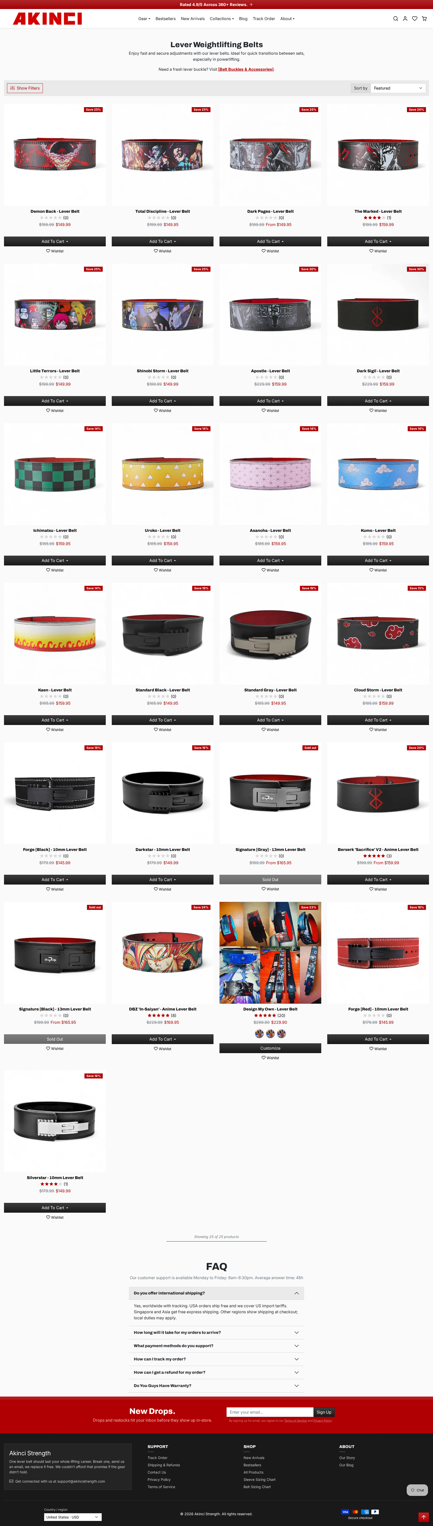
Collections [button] (220, 18)
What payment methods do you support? (173, 1346)
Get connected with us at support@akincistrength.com (60, 1481)
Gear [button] (142, 18)
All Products (253, 1472)
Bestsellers (166, 18)
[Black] (259, 1034)
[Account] (405, 18)
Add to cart (53, 241)
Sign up (324, 1412)
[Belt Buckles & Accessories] (246, 69)
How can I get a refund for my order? (169, 1372)
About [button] (286, 18)
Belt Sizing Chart (257, 1487)
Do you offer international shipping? (169, 1293)
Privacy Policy (322, 1420)
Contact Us (157, 1472)
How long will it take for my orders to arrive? (177, 1332)
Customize (270, 1048)
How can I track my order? (160, 1359)
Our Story (347, 1458)
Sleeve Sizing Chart (260, 1479)
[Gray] (270, 1034)
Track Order (264, 18)
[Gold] (281, 1034)
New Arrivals (193, 18)
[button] (395, 18)
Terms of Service (295, 1420)
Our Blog (346, 1465)
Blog (243, 18)
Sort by (361, 88)
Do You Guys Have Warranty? (162, 1386)
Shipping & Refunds (164, 1465)
